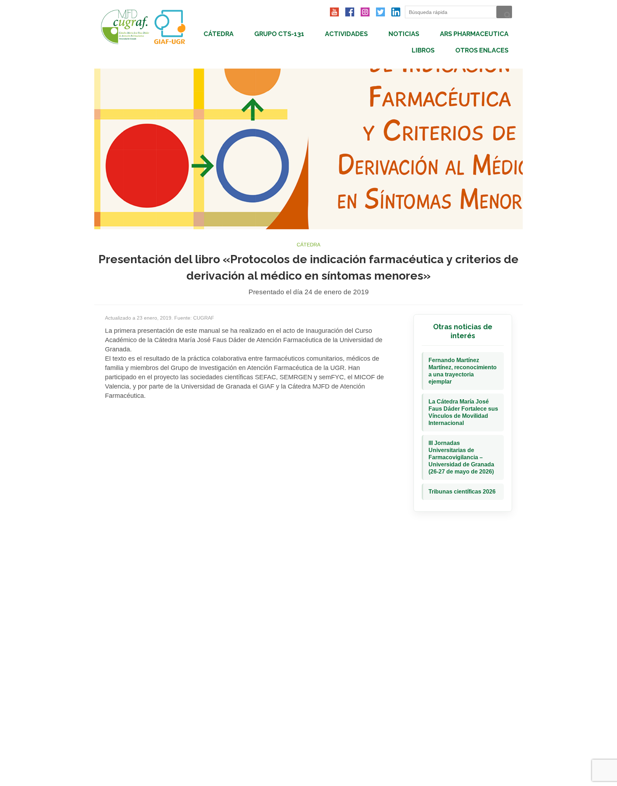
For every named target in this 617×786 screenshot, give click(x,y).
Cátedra (219, 33)
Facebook (349, 12)
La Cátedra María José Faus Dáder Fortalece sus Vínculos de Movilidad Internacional (463, 412)
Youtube (334, 12)
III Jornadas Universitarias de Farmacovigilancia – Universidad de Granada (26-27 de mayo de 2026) (461, 457)
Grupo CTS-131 (279, 33)
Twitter (380, 12)
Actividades (346, 33)
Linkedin (396, 12)
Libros (423, 50)
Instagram (365, 12)
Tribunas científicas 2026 (462, 492)
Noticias (403, 33)
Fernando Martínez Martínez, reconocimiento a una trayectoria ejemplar (462, 371)
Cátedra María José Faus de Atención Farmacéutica (146, 27)
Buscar (504, 12)
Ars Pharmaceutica (474, 33)
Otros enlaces (481, 50)
